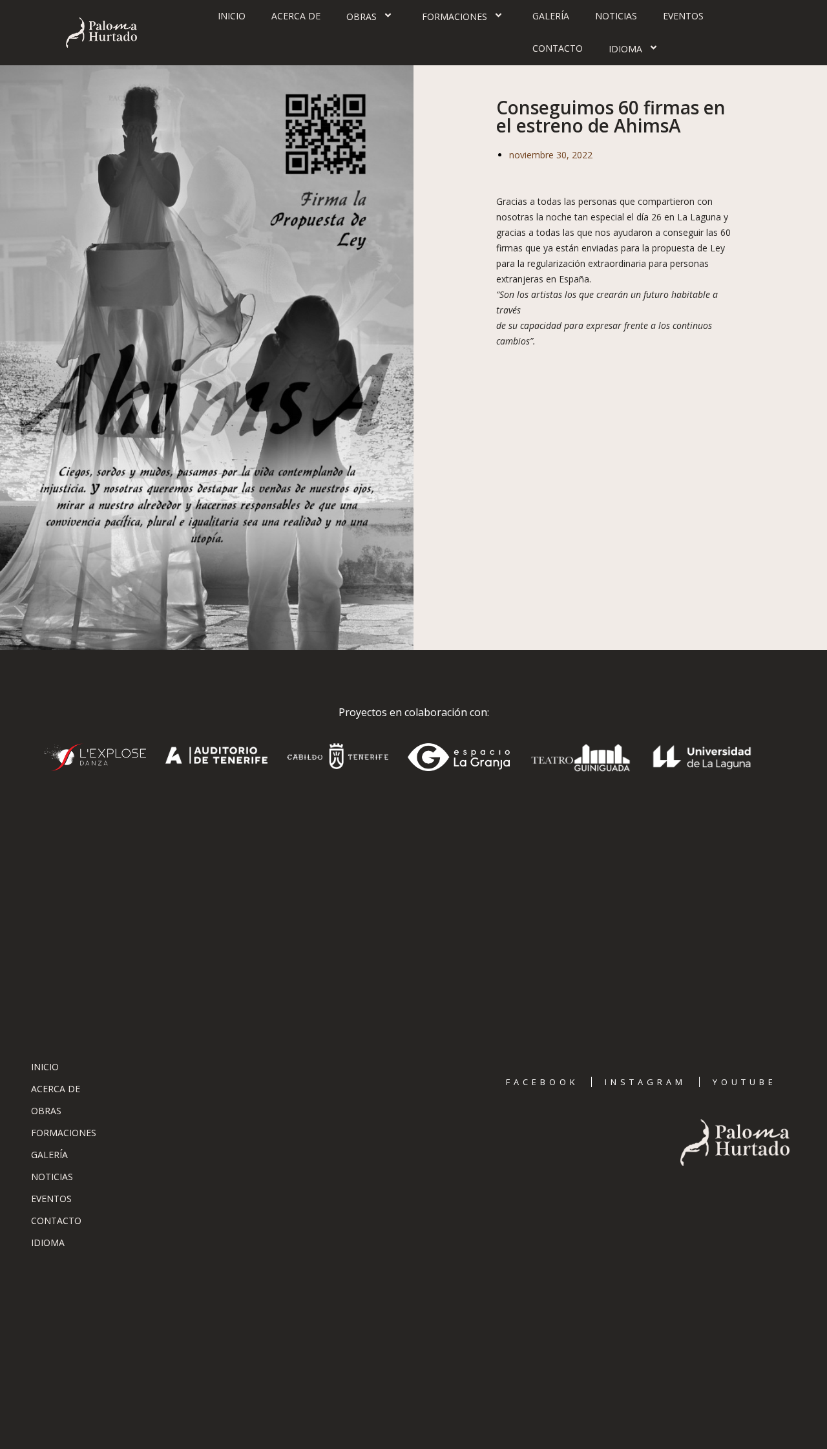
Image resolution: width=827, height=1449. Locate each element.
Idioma (625, 49)
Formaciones (454, 16)
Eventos (683, 16)
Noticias (616, 16)
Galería (550, 16)
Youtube (745, 1082)
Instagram (645, 1082)
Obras (361, 16)
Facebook (542, 1082)
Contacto (557, 48)
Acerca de (295, 16)
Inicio (232, 16)
